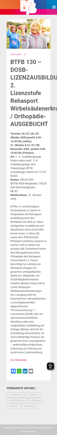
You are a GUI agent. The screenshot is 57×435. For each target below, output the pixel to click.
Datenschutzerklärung (22, 428)
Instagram (32, 432)
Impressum (7, 428)
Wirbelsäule (29, 406)
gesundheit (32, 395)
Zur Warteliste (18, 360)
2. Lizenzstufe (15, 395)
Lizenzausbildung (17, 400)
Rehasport (14, 406)
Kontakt (23, 432)
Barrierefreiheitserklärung (43, 428)
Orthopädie (36, 400)
